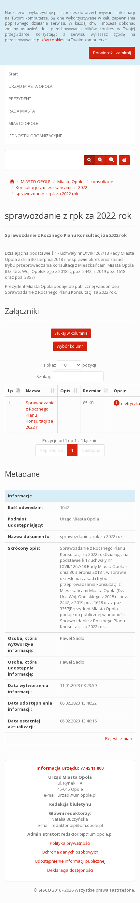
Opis (65, 391)
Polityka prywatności (70, 843)
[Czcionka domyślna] (89, 160)
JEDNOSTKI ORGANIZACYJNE (35, 136)
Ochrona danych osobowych (70, 852)
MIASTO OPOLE (23, 123)
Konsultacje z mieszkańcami (43, 187)
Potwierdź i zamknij (112, 53)
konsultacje (102, 181)
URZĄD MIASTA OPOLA (30, 86)
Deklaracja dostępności (70, 870)
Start (13, 74)
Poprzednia (51, 450)
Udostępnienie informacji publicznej (70, 861)
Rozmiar (92, 391)
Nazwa (33, 391)
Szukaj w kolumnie (71, 333)
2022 (82, 187)
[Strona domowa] (12, 181)
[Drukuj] (124, 160)
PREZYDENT (19, 98)
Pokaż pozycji (70, 365)
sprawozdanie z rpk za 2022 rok (47, 193)
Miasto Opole (70, 181)
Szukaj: (43, 376)
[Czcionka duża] (111, 160)
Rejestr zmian (118, 738)
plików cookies (50, 39)
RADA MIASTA (21, 111)
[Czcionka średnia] (100, 160)
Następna (91, 450)
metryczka (130, 403)
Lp (10, 391)
